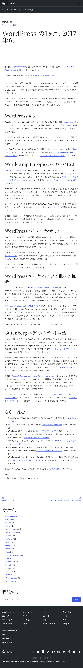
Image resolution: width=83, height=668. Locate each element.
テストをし (52, 394)
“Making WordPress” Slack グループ (25, 460)
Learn (45, 612)
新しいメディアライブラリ (46, 431)
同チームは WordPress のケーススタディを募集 (23, 306)
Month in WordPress (13, 555)
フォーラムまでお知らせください (42, 75)
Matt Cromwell (50, 376)
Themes (8, 571)
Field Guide (66, 125)
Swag (66, 623)
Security (8, 565)
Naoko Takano (7, 25)
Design (8, 526)
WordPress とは (8, 612)
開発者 (45, 620)
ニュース (5, 10)
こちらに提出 (55, 469)
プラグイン (26, 620)
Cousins (8, 523)
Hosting (8, 549)
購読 (76, 599)
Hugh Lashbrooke (19, 67)
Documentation (11, 532)
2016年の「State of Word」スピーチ (43, 287)
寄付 (65, 620)
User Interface (11, 578)
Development (10, 529)
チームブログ (50, 324)
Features (8, 539)
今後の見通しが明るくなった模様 (36, 437)
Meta (7, 552)
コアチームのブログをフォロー (52, 156)
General (8, 545)
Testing (8, 568)
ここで (47, 264)
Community (9, 519)
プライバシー (7, 623)
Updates (8, 575)
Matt (5, 634)
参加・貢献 (67, 612)
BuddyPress (8, 642)
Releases (9, 562)
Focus (7, 542)
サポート (46, 616)
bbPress (6, 638)
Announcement (11, 516)
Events (8, 536)
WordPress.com (9, 631)
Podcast (8, 558)
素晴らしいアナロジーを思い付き (49, 450)
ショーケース (27, 612)
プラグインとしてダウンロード (63, 349)
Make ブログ (57, 207)
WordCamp (9, 581)
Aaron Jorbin (38, 376)
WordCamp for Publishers (52, 424)
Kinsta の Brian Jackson (21, 376)
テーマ (25, 616)
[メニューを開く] (79, 3)
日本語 (9, 652)
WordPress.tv (49, 623)
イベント (66, 616)
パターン (25, 623)
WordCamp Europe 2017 (14, 170)
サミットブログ (11, 256)
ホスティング (7, 620)
